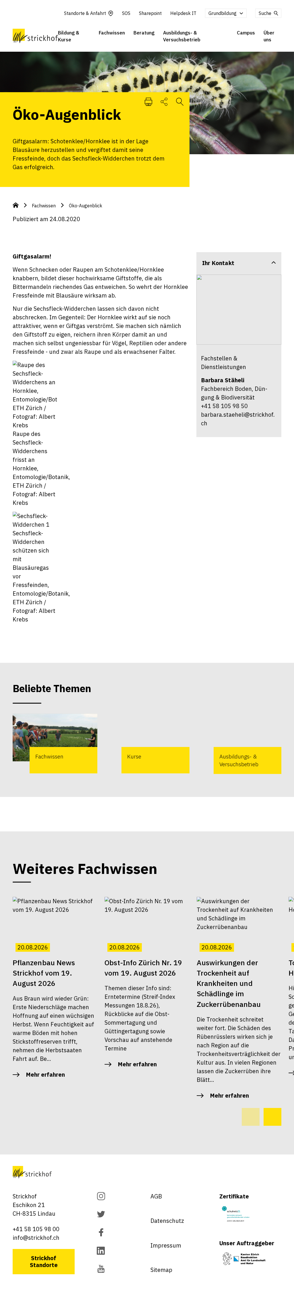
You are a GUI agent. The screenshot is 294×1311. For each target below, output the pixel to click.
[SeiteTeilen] (164, 101)
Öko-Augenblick (85, 205)
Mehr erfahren (45, 1074)
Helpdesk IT (183, 13)
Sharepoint (150, 13)
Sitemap (161, 1270)
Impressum (165, 1245)
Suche (265, 13)
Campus (246, 33)
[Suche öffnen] (180, 101)
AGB (156, 1196)
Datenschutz (167, 1221)
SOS (126, 13)
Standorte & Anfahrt (85, 13)
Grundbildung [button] (222, 13)
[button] (272, 1117)
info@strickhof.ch (36, 1238)
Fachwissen (112, 33)
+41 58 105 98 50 (224, 406)
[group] (55, 743)
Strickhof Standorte (44, 1261)
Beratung (144, 33)
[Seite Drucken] (148, 101)
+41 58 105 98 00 (36, 1229)
